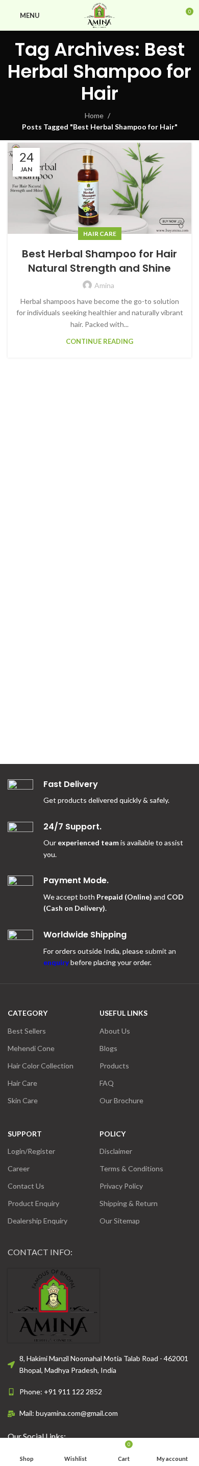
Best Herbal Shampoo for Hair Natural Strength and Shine (99, 261)
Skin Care (23, 1100)
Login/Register (31, 1151)
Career (19, 1168)
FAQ (107, 1083)
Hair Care (99, 233)
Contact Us (26, 1185)
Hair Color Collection (40, 1065)
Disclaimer (116, 1151)
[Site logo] (99, 14)
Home (94, 115)
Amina (104, 285)
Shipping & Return (129, 1203)
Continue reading (99, 341)
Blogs (108, 1048)
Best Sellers (27, 1030)
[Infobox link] (99, 841)
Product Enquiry (33, 1203)
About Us (115, 1030)
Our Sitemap (120, 1220)
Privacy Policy (121, 1185)
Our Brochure (121, 1100)
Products (114, 1065)
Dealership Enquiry (37, 1220)
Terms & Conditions (131, 1168)
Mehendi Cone (31, 1048)
